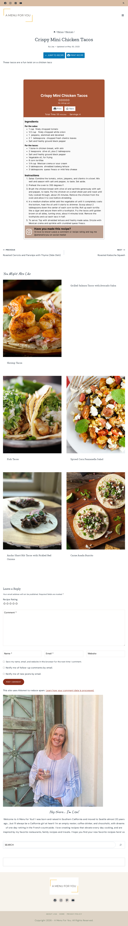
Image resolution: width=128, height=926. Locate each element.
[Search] (120, 845)
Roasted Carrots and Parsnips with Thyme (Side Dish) (32, 253)
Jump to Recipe (55, 55)
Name (8, 653)
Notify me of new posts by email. (23, 674)
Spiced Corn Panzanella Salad (86, 459)
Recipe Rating (10, 599)
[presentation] (32, 318)
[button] (59, 100)
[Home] (54, 32)
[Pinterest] (15, 3)
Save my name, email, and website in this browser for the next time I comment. (44, 661)
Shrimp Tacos (14, 362)
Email (50, 653)
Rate (71, 108)
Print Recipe (77, 55)
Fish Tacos (13, 459)
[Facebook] (5, 3)
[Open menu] (122, 15)
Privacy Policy (74, 914)
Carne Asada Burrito (81, 555)
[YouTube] (20, 3)
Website (92, 653)
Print (59, 108)
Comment (10, 612)
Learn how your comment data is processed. (70, 690)
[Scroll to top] (122, 916)
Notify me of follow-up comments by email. (29, 667)
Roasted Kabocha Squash (111, 253)
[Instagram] (10, 3)
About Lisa (51, 914)
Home (62, 914)
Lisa (52, 46)
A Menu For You (62, 920)
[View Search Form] (123, 3)
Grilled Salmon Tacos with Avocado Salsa (93, 285)
